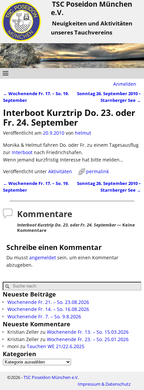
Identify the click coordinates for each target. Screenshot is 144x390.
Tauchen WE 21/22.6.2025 (55, 346)
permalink (97, 171)
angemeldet (42, 257)
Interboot (23, 152)
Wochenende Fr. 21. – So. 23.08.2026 (48, 302)
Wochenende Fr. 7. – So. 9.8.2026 (44, 316)
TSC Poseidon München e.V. (51, 377)
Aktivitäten (60, 171)
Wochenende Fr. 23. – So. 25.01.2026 (88, 339)
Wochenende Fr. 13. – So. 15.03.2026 (88, 332)
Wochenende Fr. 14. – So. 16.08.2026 (48, 309)
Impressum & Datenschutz (104, 384)
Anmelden (124, 84)
